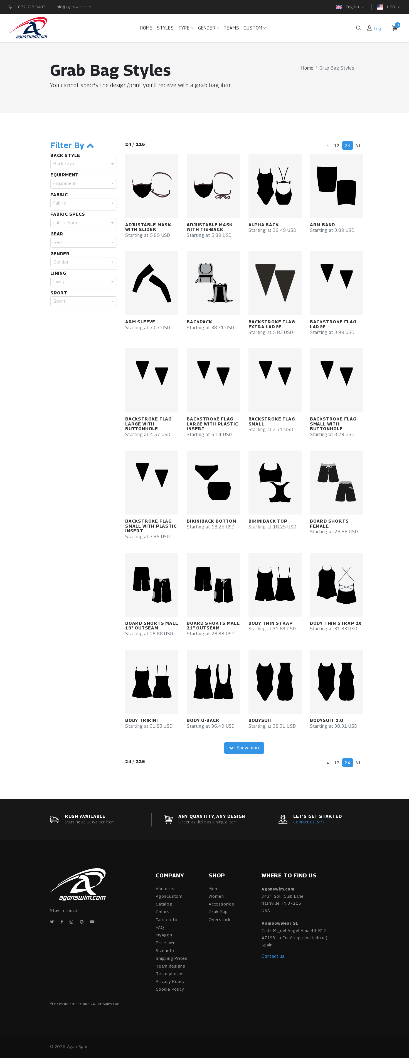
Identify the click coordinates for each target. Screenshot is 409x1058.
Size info (165, 950)
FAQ (160, 927)
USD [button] (391, 7)
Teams (231, 28)
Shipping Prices (172, 958)
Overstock (220, 919)
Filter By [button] (68, 145)
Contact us (273, 956)
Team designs (170, 965)
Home (146, 28)
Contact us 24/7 (309, 822)
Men (213, 888)
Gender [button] (207, 28)
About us (165, 888)
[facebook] (62, 922)
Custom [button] (252, 28)
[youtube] (92, 922)
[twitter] (52, 922)
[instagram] (71, 922)
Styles (165, 28)
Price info (166, 942)
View (160, 186)
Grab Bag (218, 911)
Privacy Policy (170, 981)
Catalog (164, 903)
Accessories (221, 903)
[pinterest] (82, 922)
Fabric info (167, 919)
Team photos (170, 973)
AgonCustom (169, 896)
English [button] (352, 7)
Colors (163, 911)
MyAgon (164, 934)
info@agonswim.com (73, 6)
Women (216, 896)
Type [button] (184, 28)
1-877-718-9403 (30, 6)
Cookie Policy (170, 988)
